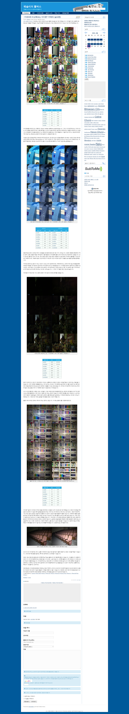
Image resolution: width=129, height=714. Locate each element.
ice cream (87, 134)
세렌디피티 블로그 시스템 (91, 179)
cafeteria (101, 112)
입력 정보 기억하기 (30, 696)
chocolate (86, 122)
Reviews (25, 577)
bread (85, 112)
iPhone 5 (53, 573)
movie (98, 140)
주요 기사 (57, 13)
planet (97, 147)
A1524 (88, 103)
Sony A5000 (96, 152)
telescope (90, 156)
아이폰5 (44, 120)
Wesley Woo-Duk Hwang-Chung (97, 158)
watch (85, 158)
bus (98, 112)
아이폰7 (44, 112)
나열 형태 (33, 619)
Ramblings (90, 60)
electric (97, 126)
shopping (102, 150)
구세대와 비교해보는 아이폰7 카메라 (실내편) (42, 17)
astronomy (91, 106)
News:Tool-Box (92, 62)
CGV (92, 120)
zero (85, 160)
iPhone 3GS (38, 573)
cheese (99, 120)
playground (102, 147)
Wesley (28, 19)
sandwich (89, 150)
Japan (103, 136)
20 (98, 44)
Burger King (94, 112)
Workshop (90, 75)
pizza (95, 147)
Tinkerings (90, 68)
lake (88, 138)
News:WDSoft (91, 64)
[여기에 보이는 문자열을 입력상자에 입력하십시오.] (28, 680)
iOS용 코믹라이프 (89, 185)
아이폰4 (44, 125)
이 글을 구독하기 (29, 698)
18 (92, 44)
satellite (94, 150)
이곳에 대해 (40, 13)
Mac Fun (90, 71)
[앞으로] (104, 32)
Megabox (87, 140)
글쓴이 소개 (49, 13)
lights (95, 138)
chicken (103, 120)
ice (104, 132)
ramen (87, 148)
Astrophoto (90, 55)
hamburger (87, 132)
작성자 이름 (26, 631)
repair (95, 149)
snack (85, 152)
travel (103, 156)
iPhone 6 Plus (63, 573)
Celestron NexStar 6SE (89, 117)
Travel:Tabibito (91, 77)
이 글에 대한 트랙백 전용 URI (30, 607)
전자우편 (25, 635)
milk (92, 140)
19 (95, 44)
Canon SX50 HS (95, 114)
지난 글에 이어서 (28, 21)
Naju (99, 144)
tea (87, 156)
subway (94, 154)
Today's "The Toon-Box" (46, 582)
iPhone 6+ (69, 573)
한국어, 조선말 (76, 579)
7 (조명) (44, 489)
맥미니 (86, 183)
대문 (33, 13)
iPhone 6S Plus (75, 573)
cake (85, 114)
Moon (94, 140)
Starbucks (86, 154)
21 (101, 44)
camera (33, 573)
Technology (91, 66)
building (89, 112)
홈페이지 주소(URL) (28, 640)
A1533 (92, 103)
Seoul (97, 150)
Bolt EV (102, 109)
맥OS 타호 (87, 181)
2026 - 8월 (95, 33)
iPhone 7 (25, 575)
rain (85, 148)
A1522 (85, 103)
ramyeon (91, 148)
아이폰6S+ (45, 114)
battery (96, 106)
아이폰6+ (45, 116)
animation (96, 103)
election (93, 126)
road (85, 150)
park (92, 147)
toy (97, 156)
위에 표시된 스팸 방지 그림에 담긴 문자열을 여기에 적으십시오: (38, 682)
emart (89, 129)
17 (89, 44)
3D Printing (91, 69)
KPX (85, 138)
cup (104, 124)
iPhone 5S (57, 573)
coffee (91, 122)
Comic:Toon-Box (91, 57)
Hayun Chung (97, 131)
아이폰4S (45, 123)
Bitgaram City (92, 109)
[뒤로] (86, 32)
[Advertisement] (52, 592)
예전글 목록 (65, 13)
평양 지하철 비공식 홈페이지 (92, 26)
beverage (101, 106)
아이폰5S (45, 118)
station (91, 154)
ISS (101, 136)
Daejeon (86, 126)
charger (96, 120)
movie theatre (89, 144)
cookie (102, 124)
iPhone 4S (48, 573)
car (101, 114)
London (98, 138)
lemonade (91, 138)
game (96, 129)
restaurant (100, 149)
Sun (97, 154)
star (100, 152)
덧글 (24, 649)
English (80, 579)
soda (92, 152)
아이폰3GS (38, 247)
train (100, 156)
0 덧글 (29, 577)
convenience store (96, 124)
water (88, 158)
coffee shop (96, 122)
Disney (89, 126)
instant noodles (93, 134)
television (95, 156)
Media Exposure (91, 59)
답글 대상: (26, 644)
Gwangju (101, 128)
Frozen (93, 129)
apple (99, 103)
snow (89, 152)
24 (89, 46)
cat (102, 114)
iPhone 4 (43, 573)
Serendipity (31, 706)
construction (87, 124)
